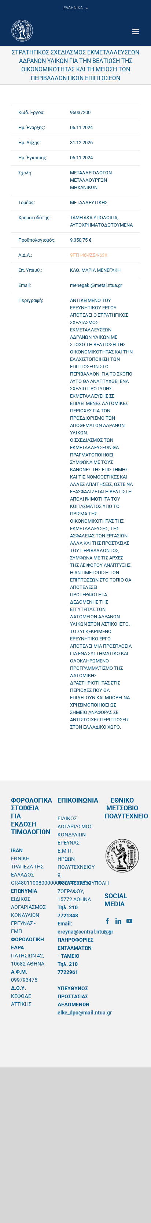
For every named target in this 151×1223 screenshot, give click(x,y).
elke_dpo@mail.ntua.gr (85, 1013)
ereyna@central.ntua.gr (85, 932)
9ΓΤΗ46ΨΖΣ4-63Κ (88, 255)
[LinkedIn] (118, 921)
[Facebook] (107, 921)
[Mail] (107, 932)
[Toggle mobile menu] (136, 31)
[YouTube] (129, 921)
